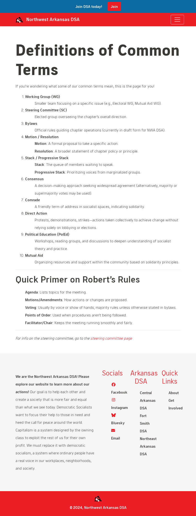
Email (115, 438)
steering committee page (111, 338)
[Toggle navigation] (177, 19)
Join (114, 6)
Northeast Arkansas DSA (148, 446)
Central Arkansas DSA (148, 400)
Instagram (119, 407)
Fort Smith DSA (145, 423)
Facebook (119, 392)
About (174, 392)
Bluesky (118, 422)
